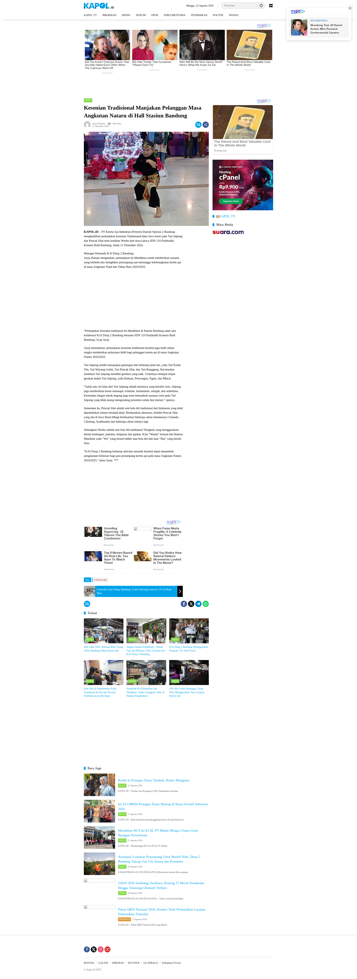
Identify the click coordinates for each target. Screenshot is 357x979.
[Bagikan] (205, 125)
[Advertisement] (178, 85)
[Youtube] (107, 949)
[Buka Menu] (271, 5)
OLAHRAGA (151, 963)
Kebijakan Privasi (171, 963)
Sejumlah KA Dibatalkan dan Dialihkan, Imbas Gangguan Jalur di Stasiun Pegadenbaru (145, 692)
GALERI (103, 963)
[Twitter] (191, 604)
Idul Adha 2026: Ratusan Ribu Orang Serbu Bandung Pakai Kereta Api (103, 649)
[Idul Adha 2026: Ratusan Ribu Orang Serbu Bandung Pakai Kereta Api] (103, 630)
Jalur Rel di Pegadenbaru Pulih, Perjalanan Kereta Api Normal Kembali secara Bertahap (100, 692)
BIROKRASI (124, 919)
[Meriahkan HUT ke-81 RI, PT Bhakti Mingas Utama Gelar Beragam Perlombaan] (99, 837)
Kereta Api (101, 579)
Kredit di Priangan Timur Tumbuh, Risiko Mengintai (153, 780)
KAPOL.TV (227, 216)
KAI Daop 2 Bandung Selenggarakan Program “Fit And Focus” (188, 649)
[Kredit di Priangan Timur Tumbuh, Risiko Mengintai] (99, 785)
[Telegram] (198, 604)
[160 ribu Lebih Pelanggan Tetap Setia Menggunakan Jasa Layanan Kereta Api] (189, 672)
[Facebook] (184, 604)
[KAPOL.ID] (99, 5)
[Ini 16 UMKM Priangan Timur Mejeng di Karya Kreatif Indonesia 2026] (99, 811)
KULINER (133, 963)
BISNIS (88, 100)
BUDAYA (89, 963)
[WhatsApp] (205, 604)
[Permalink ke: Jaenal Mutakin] (88, 124)
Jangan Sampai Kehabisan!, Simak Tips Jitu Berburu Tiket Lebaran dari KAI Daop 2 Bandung (145, 651)
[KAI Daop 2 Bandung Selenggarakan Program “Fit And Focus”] (189, 630)
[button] (261, 5)
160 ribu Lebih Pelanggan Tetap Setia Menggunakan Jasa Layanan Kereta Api (186, 692)
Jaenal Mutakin (98, 124)
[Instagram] (101, 949)
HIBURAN (118, 963)
